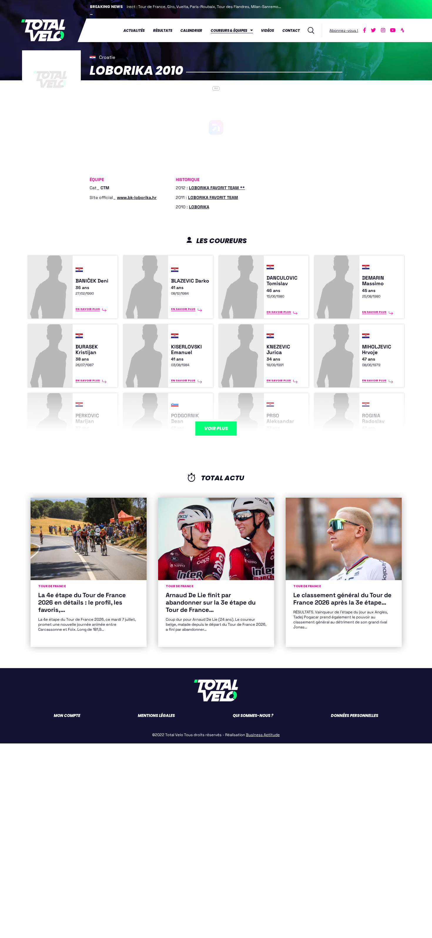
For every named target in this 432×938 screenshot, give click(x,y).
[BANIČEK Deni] (50, 286)
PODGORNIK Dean (185, 418)
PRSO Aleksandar (280, 418)
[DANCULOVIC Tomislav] (241, 286)
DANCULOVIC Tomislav (282, 280)
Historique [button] (188, 179)
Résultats (162, 30)
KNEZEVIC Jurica (278, 349)
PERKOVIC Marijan (87, 418)
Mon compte (67, 715)
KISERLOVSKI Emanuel (186, 349)
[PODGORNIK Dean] (145, 424)
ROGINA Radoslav (373, 418)
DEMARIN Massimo (373, 280)
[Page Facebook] (364, 30)
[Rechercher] (311, 30)
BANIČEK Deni (92, 281)
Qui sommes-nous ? (253, 715)
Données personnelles (354, 715)
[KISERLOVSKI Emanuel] (145, 355)
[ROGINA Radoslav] (336, 424)
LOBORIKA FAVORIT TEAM (213, 197)
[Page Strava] (402, 30)
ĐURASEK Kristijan (87, 349)
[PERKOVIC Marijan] (50, 424)
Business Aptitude (263, 734)
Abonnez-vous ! (343, 30)
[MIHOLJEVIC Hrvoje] (336, 355)
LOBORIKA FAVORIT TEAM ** (217, 187)
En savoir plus (88, 309)
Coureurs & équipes (229, 30)
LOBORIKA (199, 207)
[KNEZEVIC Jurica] (241, 355)
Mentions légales (156, 715)
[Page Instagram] (383, 30)
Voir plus (216, 428)
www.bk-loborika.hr (137, 197)
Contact (291, 30)
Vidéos (267, 30)
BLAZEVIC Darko (190, 281)
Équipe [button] (97, 179)
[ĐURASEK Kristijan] (50, 355)
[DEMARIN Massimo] (336, 286)
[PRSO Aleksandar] (241, 424)
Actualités (134, 30)
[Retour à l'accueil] (43, 30)
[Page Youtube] (393, 30)
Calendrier (191, 30)
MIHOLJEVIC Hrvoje (376, 349)
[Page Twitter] (373, 30)
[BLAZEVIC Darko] (145, 286)
